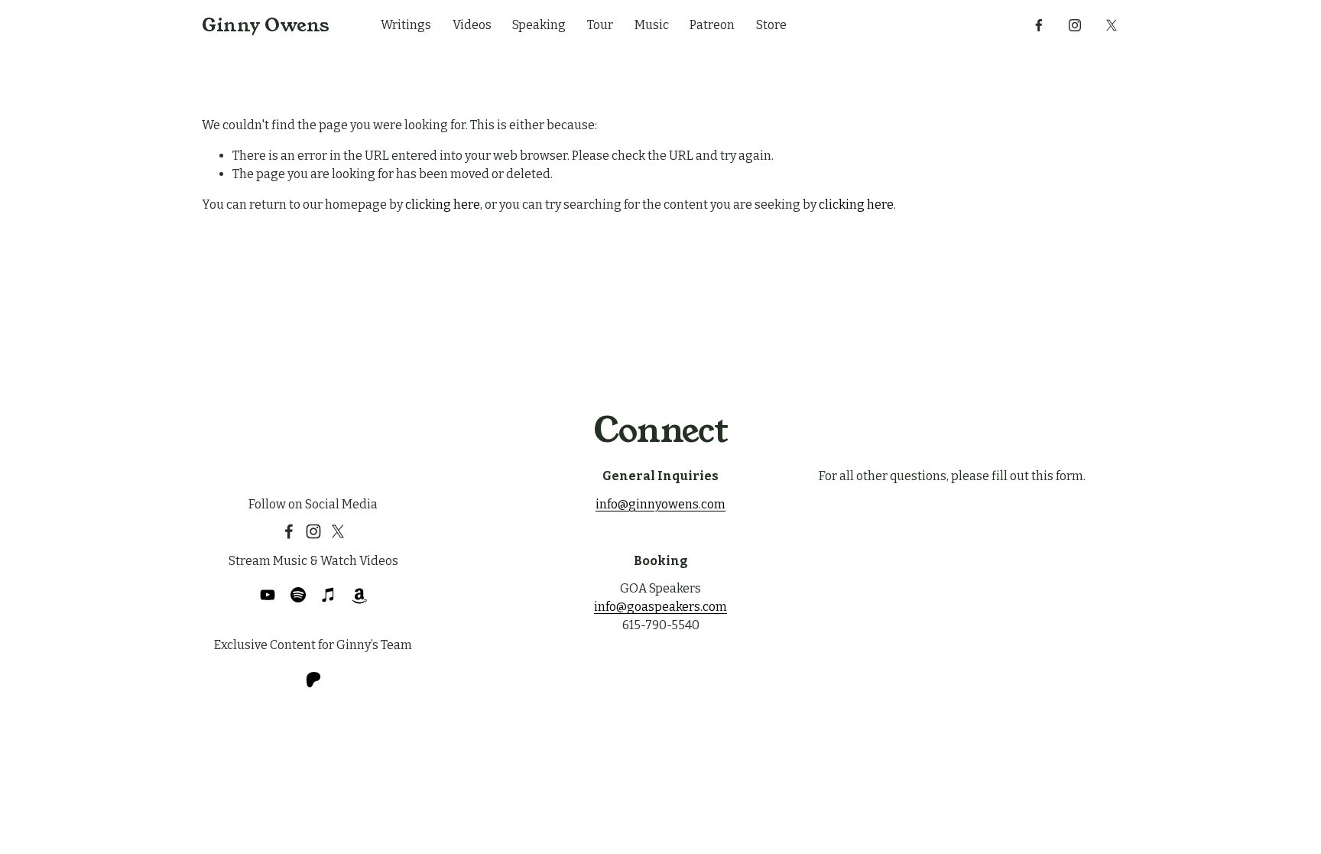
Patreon (712, 25)
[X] (1111, 25)
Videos (472, 25)
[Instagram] (1074, 25)
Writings (406, 25)
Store (771, 25)
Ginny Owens (265, 25)
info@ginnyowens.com (660, 504)
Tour (600, 25)
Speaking (539, 25)
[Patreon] (313, 679)
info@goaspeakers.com (660, 606)
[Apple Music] (328, 595)
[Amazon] (359, 595)
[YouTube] (267, 595)
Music (652, 25)
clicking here (442, 204)
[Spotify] (298, 595)
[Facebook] (1039, 25)
